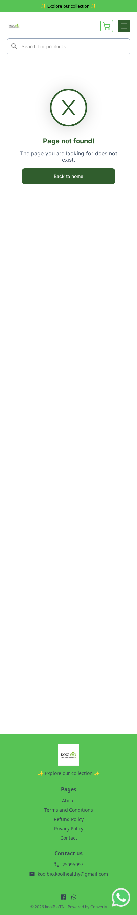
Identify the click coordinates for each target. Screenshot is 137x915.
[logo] (14, 26)
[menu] (124, 26)
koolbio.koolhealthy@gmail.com (73, 874)
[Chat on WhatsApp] (121, 897)
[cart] (106, 26)
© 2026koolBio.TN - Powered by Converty (68, 907)
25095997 (72, 864)
